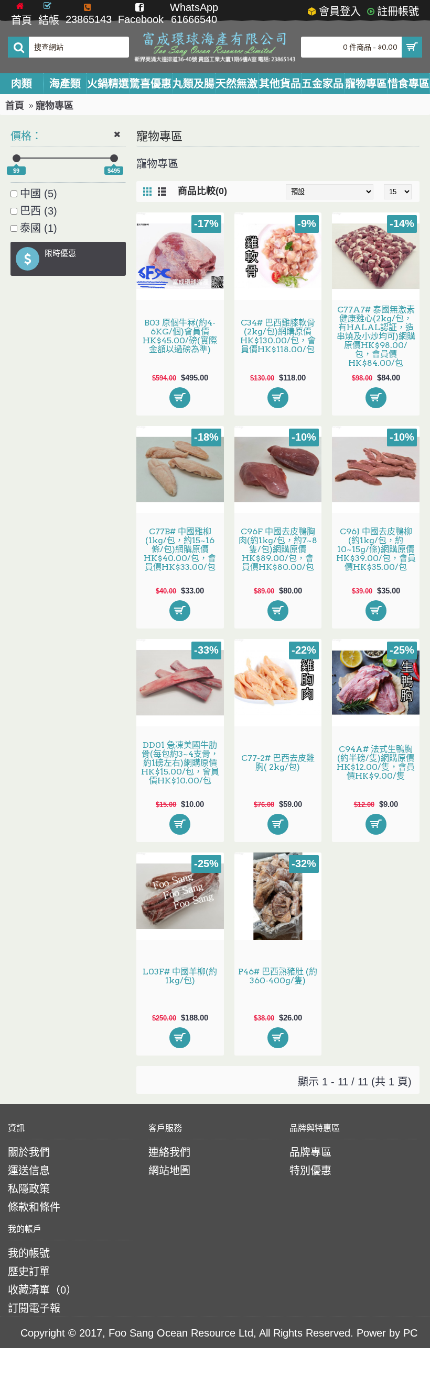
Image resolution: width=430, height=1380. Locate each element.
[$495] (114, 158)
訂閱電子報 (34, 1308)
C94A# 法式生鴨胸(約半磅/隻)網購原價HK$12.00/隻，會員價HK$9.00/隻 (376, 762)
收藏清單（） (42, 1290)
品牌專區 (310, 1152)
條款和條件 (34, 1207)
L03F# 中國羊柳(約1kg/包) (180, 976)
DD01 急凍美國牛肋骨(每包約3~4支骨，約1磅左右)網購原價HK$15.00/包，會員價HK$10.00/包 (180, 763)
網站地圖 (169, 1170)
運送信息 (29, 1170)
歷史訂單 (29, 1271)
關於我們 (29, 1152)
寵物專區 (54, 105)
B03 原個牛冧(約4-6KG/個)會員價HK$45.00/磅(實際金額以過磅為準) (180, 336)
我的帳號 (29, 1253)
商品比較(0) (202, 191)
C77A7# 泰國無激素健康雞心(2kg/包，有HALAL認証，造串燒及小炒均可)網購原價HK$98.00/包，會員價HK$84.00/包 (376, 336)
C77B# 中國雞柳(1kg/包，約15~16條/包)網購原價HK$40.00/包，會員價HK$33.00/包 (180, 549)
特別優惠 (310, 1170)
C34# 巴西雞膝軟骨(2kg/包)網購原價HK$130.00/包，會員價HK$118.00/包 (278, 336)
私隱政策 (29, 1189)
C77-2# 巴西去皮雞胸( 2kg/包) (278, 762)
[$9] (16, 158)
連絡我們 (169, 1152)
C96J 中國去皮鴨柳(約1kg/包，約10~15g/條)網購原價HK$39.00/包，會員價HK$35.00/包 (376, 549)
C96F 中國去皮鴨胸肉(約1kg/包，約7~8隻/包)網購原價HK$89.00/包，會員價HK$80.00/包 (278, 549)
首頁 (14, 105)
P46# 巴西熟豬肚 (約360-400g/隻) (277, 976)
